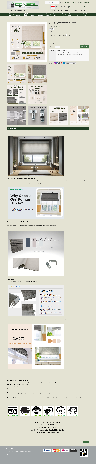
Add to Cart (84, 46)
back (87, 442)
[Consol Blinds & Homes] (23, 2)
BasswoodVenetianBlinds (25, 14)
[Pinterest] (61, 63)
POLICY (75, 10)
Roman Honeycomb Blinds (77, 19)
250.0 (51, 38)
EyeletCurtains (18, 14)
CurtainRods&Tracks (62, 14)
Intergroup (86, 459)
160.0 (64, 35)
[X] (59, 63)
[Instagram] (55, 63)
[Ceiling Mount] (16, 115)
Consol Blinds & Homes (62, 459)
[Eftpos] (65, 450)
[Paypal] (47, 450)
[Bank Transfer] (73, 450)
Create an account (84, 2)
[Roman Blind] (16, 73)
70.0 (51, 35)
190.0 (69, 35)
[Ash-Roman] (52, 29)
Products (66, 19)
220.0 (74, 35)
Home (61, 19)
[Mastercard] (56, 450)
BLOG (80, 10)
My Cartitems (65, 2)
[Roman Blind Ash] (37, 73)
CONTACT (86, 10)
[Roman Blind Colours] (58, 115)
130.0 (59, 35)
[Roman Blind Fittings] (37, 94)
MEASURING (68, 10)
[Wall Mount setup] (37, 115)
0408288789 (12, 453)
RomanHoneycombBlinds (40, 14)
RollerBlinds (10, 14)
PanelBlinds (32, 14)
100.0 (55, 35)
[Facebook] (57, 63)
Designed (80, 459)
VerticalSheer (77, 14)
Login (74, 2)
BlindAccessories (69, 14)
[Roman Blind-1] (16, 94)
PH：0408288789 (17, 10)
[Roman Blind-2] (79, 115)
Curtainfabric (55, 14)
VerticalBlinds (85, 14)
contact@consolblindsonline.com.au (18, 454)
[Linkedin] (64, 63)
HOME (53, 10)
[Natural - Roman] (50, 29)
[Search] (57, 2)
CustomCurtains (47, 14)
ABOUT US (59, 10)
